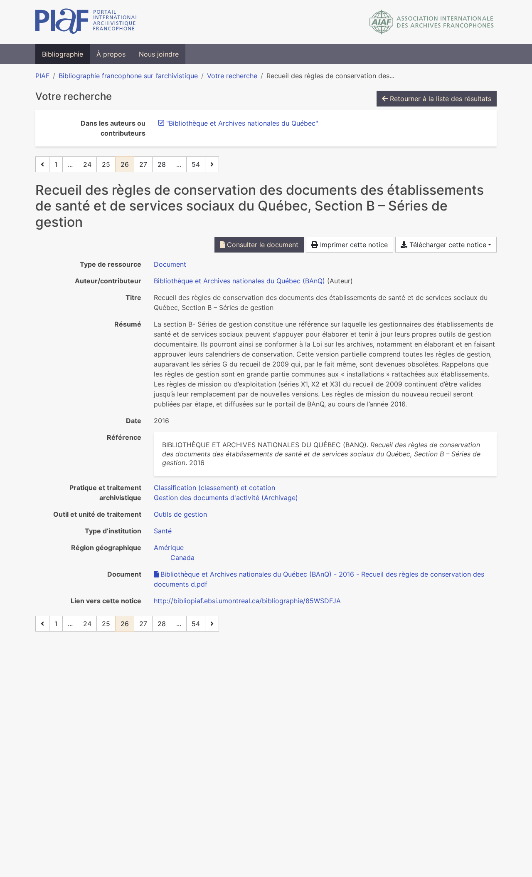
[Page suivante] (212, 164)
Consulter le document (261, 244)
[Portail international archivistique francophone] (86, 22)
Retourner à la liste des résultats (439, 98)
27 (143, 164)
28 (162, 164)
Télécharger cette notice (446, 244)
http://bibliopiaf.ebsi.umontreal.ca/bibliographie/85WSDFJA (247, 601)
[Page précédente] (42, 164)
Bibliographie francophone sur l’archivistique (128, 76)
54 (196, 164)
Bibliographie (62, 54)
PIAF (42, 76)
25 (106, 164)
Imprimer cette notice (353, 244)
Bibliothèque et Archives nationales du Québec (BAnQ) (239, 281)
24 (87, 164)
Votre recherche (232, 76)
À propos (111, 54)
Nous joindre (159, 54)
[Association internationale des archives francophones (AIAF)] (432, 22)
